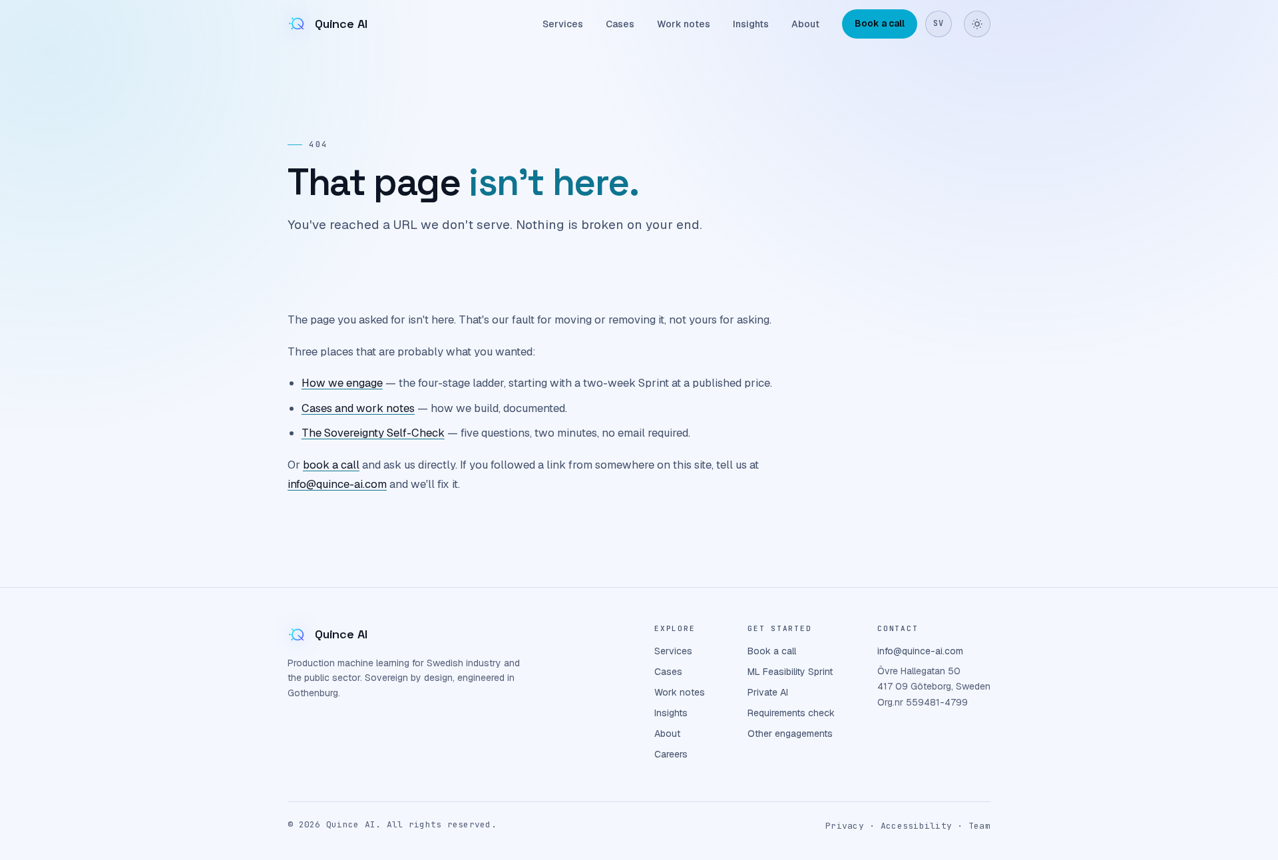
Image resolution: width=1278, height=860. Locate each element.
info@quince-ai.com (337, 484)
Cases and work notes (358, 408)
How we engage (342, 382)
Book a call (880, 23)
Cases (620, 24)
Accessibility (916, 825)
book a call (331, 464)
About (805, 24)
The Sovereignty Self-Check (373, 432)
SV (938, 23)
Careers (671, 754)
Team (979, 825)
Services (562, 24)
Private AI (767, 692)
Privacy (844, 825)
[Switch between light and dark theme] (977, 24)
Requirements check (791, 713)
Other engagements (790, 734)
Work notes (683, 24)
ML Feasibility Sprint (790, 672)
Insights (751, 24)
